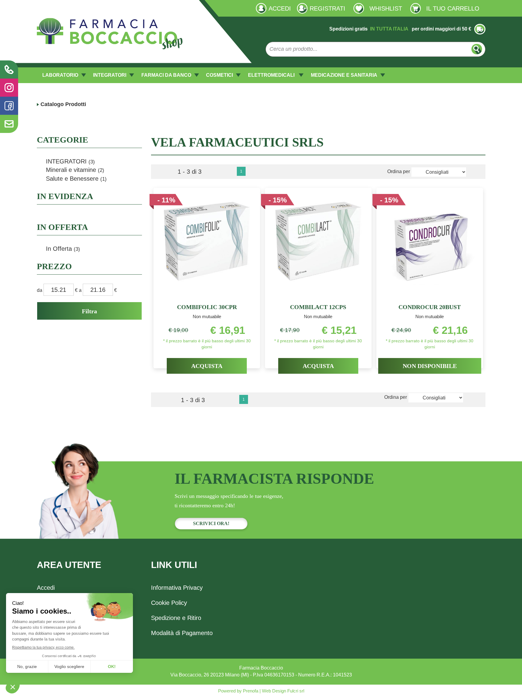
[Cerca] (477, 49)
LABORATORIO (60, 75)
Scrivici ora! (211, 523)
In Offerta (63, 248)
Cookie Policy (169, 602)
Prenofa (250, 690)
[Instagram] (9, 88)
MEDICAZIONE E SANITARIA (344, 75)
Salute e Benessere (76, 178)
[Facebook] (9, 106)
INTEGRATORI (109, 75)
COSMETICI (219, 75)
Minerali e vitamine (75, 169)
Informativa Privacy (177, 587)
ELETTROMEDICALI (272, 75)
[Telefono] (9, 69)
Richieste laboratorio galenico (69, 8)
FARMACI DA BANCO (166, 75)
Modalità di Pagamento (182, 633)
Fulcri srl (295, 690)
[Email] (9, 124)
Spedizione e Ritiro (176, 618)
